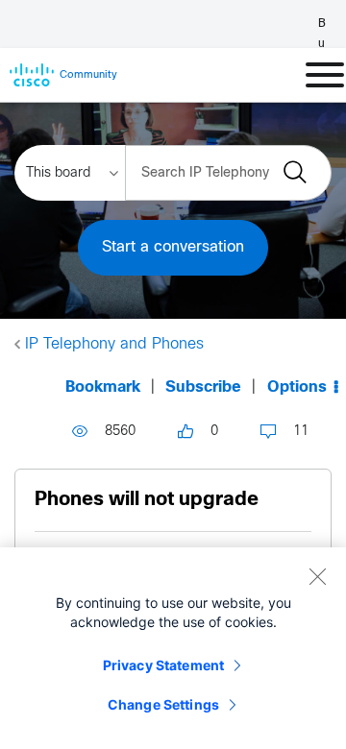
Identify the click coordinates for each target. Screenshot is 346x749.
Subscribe (203, 387)
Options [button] (297, 387)
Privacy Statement (163, 665)
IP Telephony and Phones (114, 344)
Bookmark (102, 387)
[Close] (317, 576)
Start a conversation (173, 247)
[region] (173, 648)
